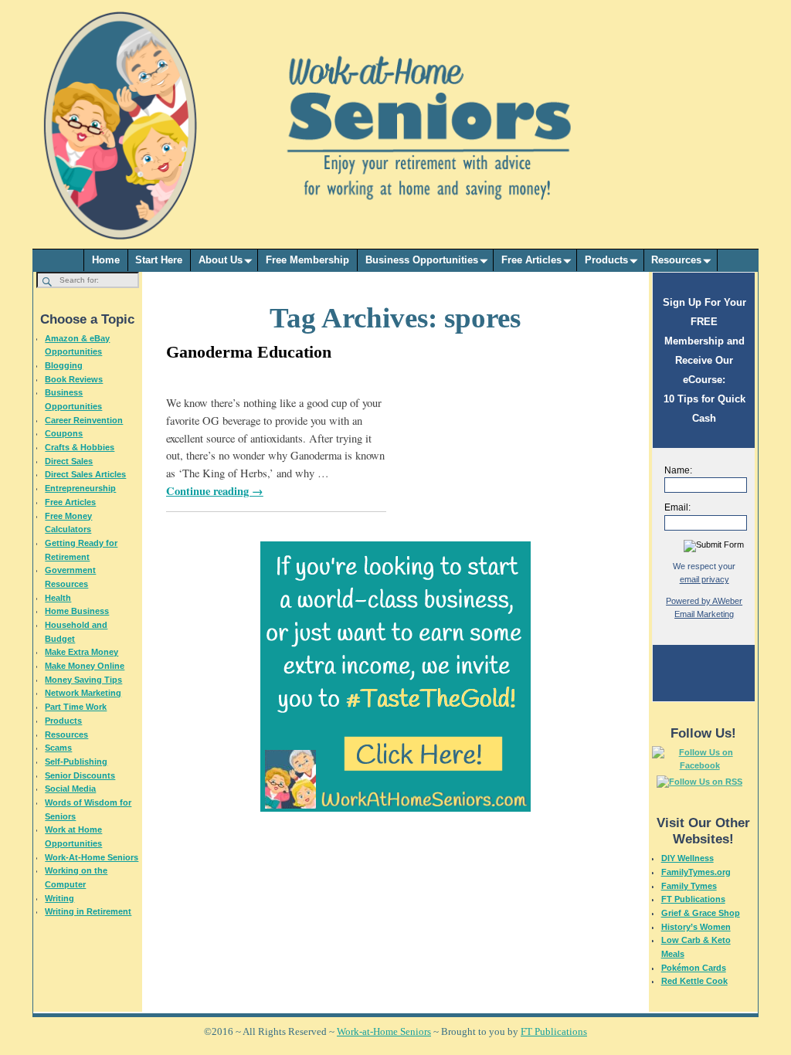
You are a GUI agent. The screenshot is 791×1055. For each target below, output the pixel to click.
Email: (677, 507)
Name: (678, 470)
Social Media (70, 788)
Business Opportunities (421, 260)
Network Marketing (83, 692)
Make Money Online (84, 665)
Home (106, 260)
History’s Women (696, 926)
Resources (676, 260)
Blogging (64, 365)
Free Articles (531, 260)
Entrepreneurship (80, 488)
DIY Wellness (687, 858)
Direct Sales (69, 461)
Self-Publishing (76, 761)
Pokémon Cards (693, 967)
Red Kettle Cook (694, 980)
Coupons (64, 433)
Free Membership (307, 260)
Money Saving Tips (83, 679)
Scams (58, 747)
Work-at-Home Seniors (384, 1031)
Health (58, 597)
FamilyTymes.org (696, 872)
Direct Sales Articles (85, 474)
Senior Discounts (80, 775)
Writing (59, 898)
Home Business (77, 611)
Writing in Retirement (88, 911)
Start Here (158, 260)
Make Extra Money (81, 651)
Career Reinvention (84, 420)
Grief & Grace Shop (700, 913)
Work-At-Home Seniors (91, 857)
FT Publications (693, 899)
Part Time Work (76, 706)
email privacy (704, 579)
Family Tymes (689, 885)
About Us (221, 260)
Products (606, 260)
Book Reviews (74, 379)
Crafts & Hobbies (79, 447)
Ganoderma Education (248, 351)
